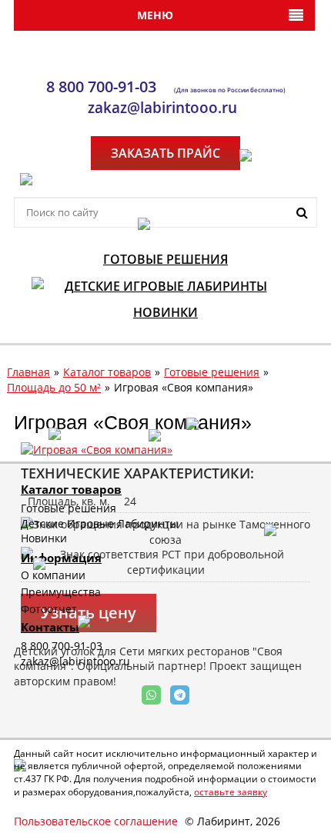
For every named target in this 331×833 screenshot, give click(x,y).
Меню (155, 15)
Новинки (44, 538)
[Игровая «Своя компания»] (96, 448)
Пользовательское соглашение (96, 821)
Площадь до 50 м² (54, 387)
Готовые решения (211, 372)
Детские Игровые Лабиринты (100, 523)
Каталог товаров (107, 372)
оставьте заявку (230, 791)
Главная (28, 372)
